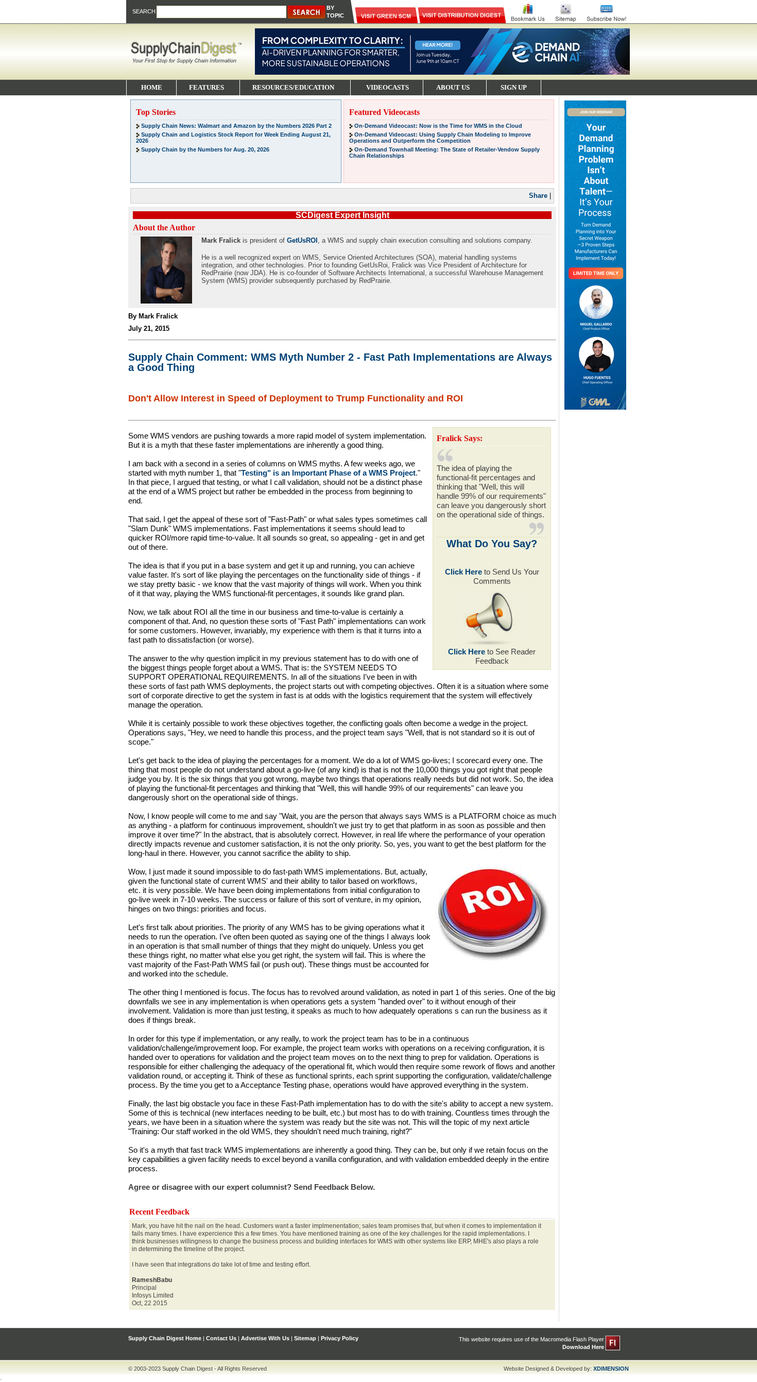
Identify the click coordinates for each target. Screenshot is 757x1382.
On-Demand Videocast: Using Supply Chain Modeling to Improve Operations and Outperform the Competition (440, 137)
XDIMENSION (611, 1369)
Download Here (583, 1347)
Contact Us (221, 1338)
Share (538, 195)
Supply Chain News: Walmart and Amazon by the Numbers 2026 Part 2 (236, 126)
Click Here (463, 571)
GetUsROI (302, 240)
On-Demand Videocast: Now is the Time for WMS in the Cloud (438, 126)
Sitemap (305, 1338)
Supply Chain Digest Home (164, 1338)
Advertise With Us (265, 1338)
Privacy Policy (339, 1338)
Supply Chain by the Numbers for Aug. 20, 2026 (205, 149)
